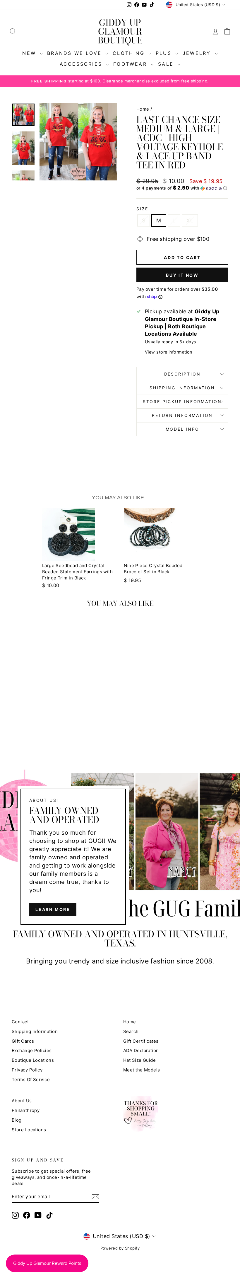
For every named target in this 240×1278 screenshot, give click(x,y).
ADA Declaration (141, 1050)
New (30, 53)
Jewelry (198, 53)
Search (131, 1031)
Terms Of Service (31, 1079)
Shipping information (182, 387)
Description (182, 373)
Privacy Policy (27, 1070)
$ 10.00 (50, 585)
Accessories (82, 64)
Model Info (182, 429)
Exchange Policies (32, 1050)
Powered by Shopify (120, 1248)
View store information (168, 351)
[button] (182, 188)
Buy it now (182, 275)
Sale (167, 64)
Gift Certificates (141, 1041)
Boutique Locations (33, 1060)
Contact (20, 1022)
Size (142, 208)
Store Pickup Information (182, 401)
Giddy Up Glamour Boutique (120, 31)
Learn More (52, 909)
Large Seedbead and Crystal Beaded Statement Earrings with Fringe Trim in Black (77, 572)
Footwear (131, 64)
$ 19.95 (132, 580)
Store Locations (29, 1129)
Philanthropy (26, 1110)
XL (189, 220)
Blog (17, 1120)
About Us (22, 1100)
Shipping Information (35, 1031)
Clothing (130, 53)
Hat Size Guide (139, 1060)
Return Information (182, 415)
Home (142, 109)
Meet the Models (141, 1070)
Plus (165, 53)
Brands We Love (75, 53)
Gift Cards (23, 1041)
